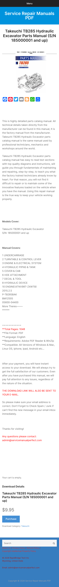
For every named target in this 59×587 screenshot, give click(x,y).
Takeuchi (25, 526)
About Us (6, 548)
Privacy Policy (18, 548)
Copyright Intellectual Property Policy (19, 551)
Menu (30, 3)
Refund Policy (33, 548)
